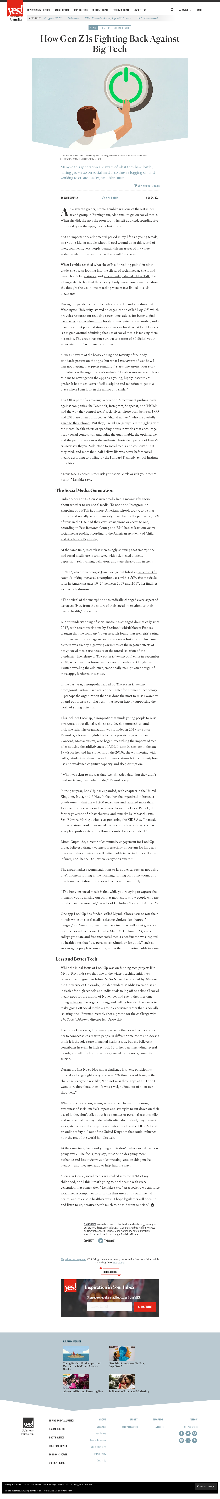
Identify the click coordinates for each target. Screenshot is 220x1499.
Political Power (100, 10)
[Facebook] (181, 1433)
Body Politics (80, 10)
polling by (97, 457)
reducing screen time (106, 315)
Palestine (73, 18)
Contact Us (101, 1460)
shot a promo (115, 1014)
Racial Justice (62, 10)
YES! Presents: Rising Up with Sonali (108, 18)
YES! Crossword (147, 18)
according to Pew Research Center (84, 528)
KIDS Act (134, 819)
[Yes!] (15, 8)
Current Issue (57, 1463)
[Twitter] (188, 1433)
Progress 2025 (53, 18)
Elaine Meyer (71, 197)
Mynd (117, 914)
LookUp (86, 718)
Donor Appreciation (130, 1426)
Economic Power (121, 10)
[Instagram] (194, 1433)
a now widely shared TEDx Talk (127, 276)
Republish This (110, 1271)
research (91, 550)
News (93, 28)
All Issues (159, 1426)
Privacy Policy (100, 1453)
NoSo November (116, 979)
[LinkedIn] (188, 1440)
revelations (93, 628)
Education (105, 28)
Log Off (142, 310)
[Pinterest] (181, 1440)
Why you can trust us (148, 185)
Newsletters (140, 10)
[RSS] (194, 1440)
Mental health (122, 28)
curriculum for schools (95, 321)
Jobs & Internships (98, 1447)
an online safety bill (74, 1132)
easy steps (118, 1262)
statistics (90, 276)
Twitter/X (109, 1241)
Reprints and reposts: (73, 1259)
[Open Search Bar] (172, 10)
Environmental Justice (38, 10)
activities (76, 1002)
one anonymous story (139, 366)
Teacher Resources (98, 1440)
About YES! (101, 1426)
